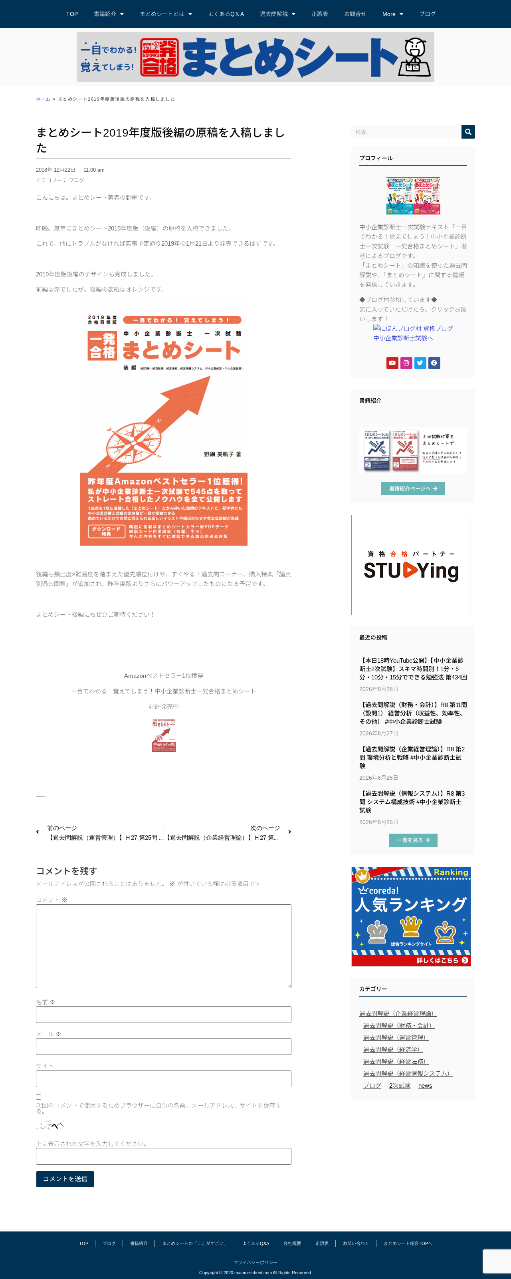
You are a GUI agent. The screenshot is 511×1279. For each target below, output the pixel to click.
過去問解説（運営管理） (396, 1037)
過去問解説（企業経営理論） (398, 1013)
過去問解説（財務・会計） (399, 1025)
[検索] (468, 132)
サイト (45, 1066)
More (389, 14)
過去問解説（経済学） (393, 1049)
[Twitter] (420, 363)
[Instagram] (406, 363)
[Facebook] (434, 363)
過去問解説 (274, 14)
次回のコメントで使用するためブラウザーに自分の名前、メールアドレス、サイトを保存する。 (158, 1108)
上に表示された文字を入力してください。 (93, 1144)
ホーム (43, 99)
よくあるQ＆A (226, 14)
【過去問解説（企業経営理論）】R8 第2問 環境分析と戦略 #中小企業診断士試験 (412, 757)
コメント (51, 900)
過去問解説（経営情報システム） (408, 1073)
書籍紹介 (105, 14)
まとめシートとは (162, 14)
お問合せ (355, 14)
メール (48, 1034)
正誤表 (319, 14)
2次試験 (399, 1085)
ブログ (427, 14)
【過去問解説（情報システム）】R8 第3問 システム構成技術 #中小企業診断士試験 (412, 802)
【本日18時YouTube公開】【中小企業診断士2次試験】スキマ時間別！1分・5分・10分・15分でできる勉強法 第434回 (413, 669)
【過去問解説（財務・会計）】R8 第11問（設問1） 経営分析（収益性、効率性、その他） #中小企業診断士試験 (413, 713)
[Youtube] (392, 363)
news (425, 1085)
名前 (45, 1002)
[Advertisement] (413, 1161)
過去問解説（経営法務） (396, 1061)
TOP (72, 14)
